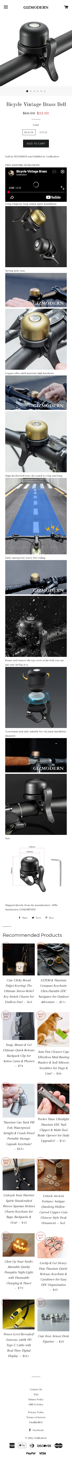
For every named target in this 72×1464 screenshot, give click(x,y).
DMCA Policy (36, 1404)
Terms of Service (36, 1417)
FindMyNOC (36, 1422)
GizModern (40, 1438)
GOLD (43, 132)
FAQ (36, 1394)
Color (36, 124)
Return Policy (36, 1399)
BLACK (29, 132)
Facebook (38, 1430)
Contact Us (36, 1389)
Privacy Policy (36, 1412)
